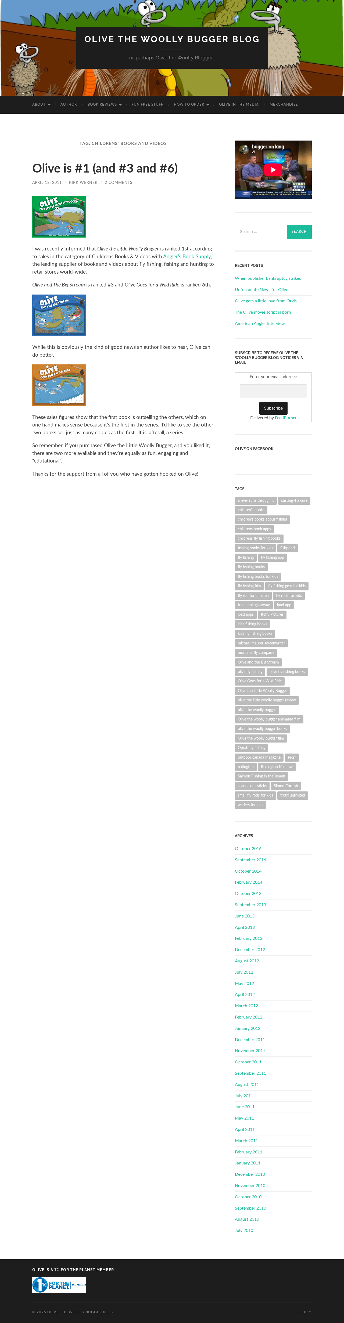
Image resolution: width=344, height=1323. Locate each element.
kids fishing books (252, 624)
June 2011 (245, 1107)
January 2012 (247, 1028)
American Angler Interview (260, 323)
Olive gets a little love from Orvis (266, 301)
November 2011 (250, 1051)
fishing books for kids (255, 548)
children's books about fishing (262, 519)
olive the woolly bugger (257, 710)
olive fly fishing (250, 672)
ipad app (284, 605)
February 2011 (248, 1152)
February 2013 (248, 938)
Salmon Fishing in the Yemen (261, 776)
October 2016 (248, 849)
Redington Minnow (277, 767)
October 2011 (248, 1062)
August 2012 (247, 961)
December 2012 (250, 950)
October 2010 (248, 1197)
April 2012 (245, 994)
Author (68, 104)
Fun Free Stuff (147, 104)
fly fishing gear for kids (287, 586)
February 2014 (248, 882)
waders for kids (250, 805)
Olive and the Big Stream (258, 662)
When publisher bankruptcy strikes (268, 278)
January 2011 (247, 1163)
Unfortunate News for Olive (261, 290)
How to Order (189, 104)
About (39, 104)
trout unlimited (292, 795)
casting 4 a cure (294, 501)
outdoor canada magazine (259, 757)
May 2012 (244, 983)
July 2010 (244, 1230)
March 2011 (246, 1141)
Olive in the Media (239, 104)
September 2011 (250, 1073)
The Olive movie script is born (263, 312)
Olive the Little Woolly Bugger (262, 691)
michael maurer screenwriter (261, 643)
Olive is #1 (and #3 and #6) (105, 169)
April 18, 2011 (47, 183)
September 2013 (250, 905)
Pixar (292, 757)
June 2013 (245, 916)
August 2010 (247, 1219)
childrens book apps (254, 529)
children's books (251, 510)
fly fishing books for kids (258, 577)
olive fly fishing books (287, 672)
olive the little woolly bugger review (267, 700)
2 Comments (118, 183)
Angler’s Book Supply (187, 256)
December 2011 (250, 1040)
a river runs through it (256, 501)
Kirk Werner (83, 183)
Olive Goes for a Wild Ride (260, 681)
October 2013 (248, 893)
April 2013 (245, 927)
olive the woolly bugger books (262, 729)
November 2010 (250, 1186)
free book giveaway (254, 605)
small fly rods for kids (255, 795)
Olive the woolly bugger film (261, 738)
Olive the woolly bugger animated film (269, 719)
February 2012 (248, 1017)
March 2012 (246, 1006)
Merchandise (284, 104)
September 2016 (250, 860)
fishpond (287, 548)
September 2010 (250, 1208)
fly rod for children (253, 596)
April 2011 (245, 1129)
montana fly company (256, 653)
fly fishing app (272, 557)
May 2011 (244, 1118)
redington (246, 767)
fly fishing (246, 557)
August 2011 (247, 1084)
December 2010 (250, 1174)
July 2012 (244, 972)
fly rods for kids (289, 596)
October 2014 (248, 871)
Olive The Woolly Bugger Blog (172, 39)
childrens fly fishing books (259, 538)
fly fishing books (251, 567)
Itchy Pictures (272, 614)
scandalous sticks (252, 786)
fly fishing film (249, 586)
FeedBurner (286, 418)
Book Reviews (102, 104)
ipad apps (246, 614)
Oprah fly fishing (251, 748)
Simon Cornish (286, 786)
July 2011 (244, 1096)
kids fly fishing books (255, 634)
